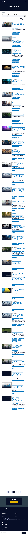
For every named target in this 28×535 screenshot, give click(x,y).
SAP (12, 393)
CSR (16, 257)
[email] (2, 511)
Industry (3, 14)
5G (12, 356)
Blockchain (13, 298)
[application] (14, 533)
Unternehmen (4, 524)
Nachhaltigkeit (21, 89)
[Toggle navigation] (27, 1)
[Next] (20, 492)
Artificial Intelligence (18, 457)
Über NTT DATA (17, 32)
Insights (16, 513)
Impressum (4, 522)
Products (3, 516)
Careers (16, 516)
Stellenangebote (4, 527)
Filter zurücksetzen (22, 19)
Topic (9, 14)
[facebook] (4, 511)
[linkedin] (6, 511)
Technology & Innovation (15, 62)
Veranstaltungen (14, 341)
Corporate (13, 32)
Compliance (4, 529)
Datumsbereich (16, 14)
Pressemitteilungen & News (15, 75)
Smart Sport (13, 457)
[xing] (10, 511)
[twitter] (8, 511)
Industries (4, 513)
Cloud (13, 310)
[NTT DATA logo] (3, 1)
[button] (24, 1)
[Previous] (7, 492)
